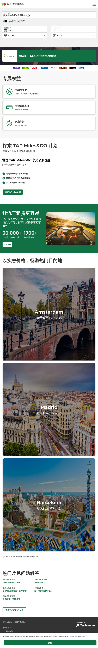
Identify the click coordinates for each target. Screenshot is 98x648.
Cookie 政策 (73, 637)
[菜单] (94, 4)
